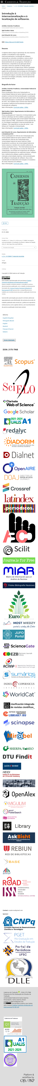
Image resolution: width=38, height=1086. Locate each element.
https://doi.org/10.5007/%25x (14, 42)
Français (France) (8, 329)
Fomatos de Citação (8, 247)
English (5, 323)
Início (3, 6)
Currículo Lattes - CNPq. (21, 107)
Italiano (5, 332)
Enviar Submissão (9, 340)
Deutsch (5, 326)
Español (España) (8, 318)
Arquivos (9, 6)
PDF (5, 223)
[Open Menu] (2, 2)
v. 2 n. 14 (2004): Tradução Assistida (24, 6)
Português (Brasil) (8, 321)
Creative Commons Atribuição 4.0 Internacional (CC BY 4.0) (18, 1006)
